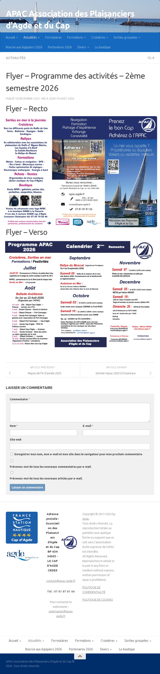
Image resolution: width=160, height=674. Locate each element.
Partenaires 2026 (60, 47)
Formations (75, 37)
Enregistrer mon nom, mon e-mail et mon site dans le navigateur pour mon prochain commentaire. (78, 454)
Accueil (10, 37)
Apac (85, 518)
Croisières (98, 37)
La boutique (103, 47)
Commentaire (20, 399)
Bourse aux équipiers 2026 (24, 47)
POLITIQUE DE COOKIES (97, 599)
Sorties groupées (125, 37)
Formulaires (53, 37)
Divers (81, 47)
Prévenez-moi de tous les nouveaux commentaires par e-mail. (51, 466)
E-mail (88, 425)
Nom (14, 425)
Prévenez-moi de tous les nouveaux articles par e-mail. (46, 478)
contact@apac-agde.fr (60, 580)
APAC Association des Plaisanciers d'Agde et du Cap (70, 19)
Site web (15, 439)
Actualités (30, 37)
